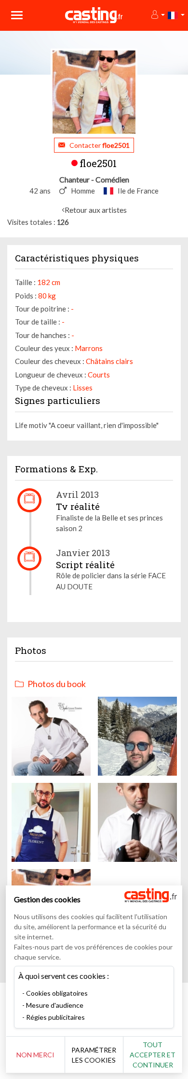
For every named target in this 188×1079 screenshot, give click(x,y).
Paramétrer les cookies (93, 1055)
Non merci (35, 1055)
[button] (157, 15)
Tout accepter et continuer (152, 1054)
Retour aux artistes (96, 209)
